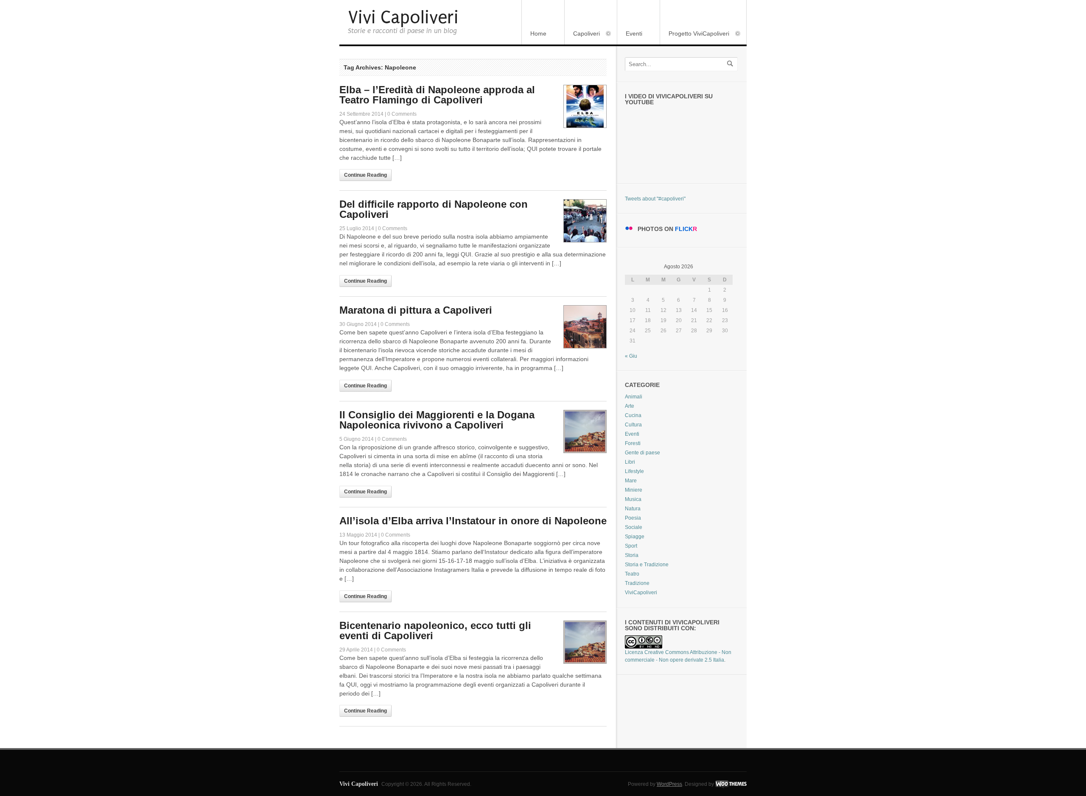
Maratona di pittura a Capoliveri (415, 310)
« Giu (631, 356)
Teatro (632, 574)
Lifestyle (634, 471)
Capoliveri (582, 34)
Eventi (634, 33)
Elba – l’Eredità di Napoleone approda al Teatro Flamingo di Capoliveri (437, 95)
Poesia (633, 518)
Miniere (633, 490)
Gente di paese (642, 453)
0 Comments (402, 114)
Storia (631, 555)
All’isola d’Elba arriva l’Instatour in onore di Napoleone (473, 520)
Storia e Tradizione (647, 565)
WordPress (669, 784)
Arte (629, 406)
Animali (633, 397)
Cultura (633, 425)
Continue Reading (365, 175)
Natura (633, 509)
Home (538, 33)
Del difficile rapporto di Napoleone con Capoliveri (433, 209)
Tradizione (637, 583)
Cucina (633, 415)
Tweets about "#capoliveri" (655, 199)
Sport (631, 546)
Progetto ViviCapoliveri (694, 34)
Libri (630, 462)
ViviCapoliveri (641, 593)
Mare (631, 481)
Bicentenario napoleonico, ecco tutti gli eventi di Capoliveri (435, 630)
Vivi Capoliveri (403, 17)
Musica (633, 499)
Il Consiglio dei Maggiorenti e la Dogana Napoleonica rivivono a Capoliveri (437, 420)
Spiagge (634, 537)
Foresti (633, 443)
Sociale (633, 527)
